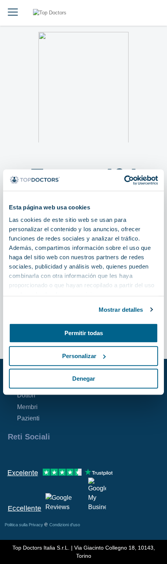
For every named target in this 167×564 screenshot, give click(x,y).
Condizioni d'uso (64, 524)
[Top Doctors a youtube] (69, 453)
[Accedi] (152, 12)
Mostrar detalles (121, 309)
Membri (27, 407)
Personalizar (79, 356)
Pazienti (28, 418)
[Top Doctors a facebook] (13, 453)
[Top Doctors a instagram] (27, 453)
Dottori (26, 395)
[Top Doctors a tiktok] (83, 453)
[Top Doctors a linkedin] (41, 453)
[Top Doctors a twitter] (55, 453)
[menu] (13, 13)
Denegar (83, 378)
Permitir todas (83, 333)
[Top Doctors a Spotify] (98, 453)
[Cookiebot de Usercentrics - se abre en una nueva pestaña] (124, 180)
